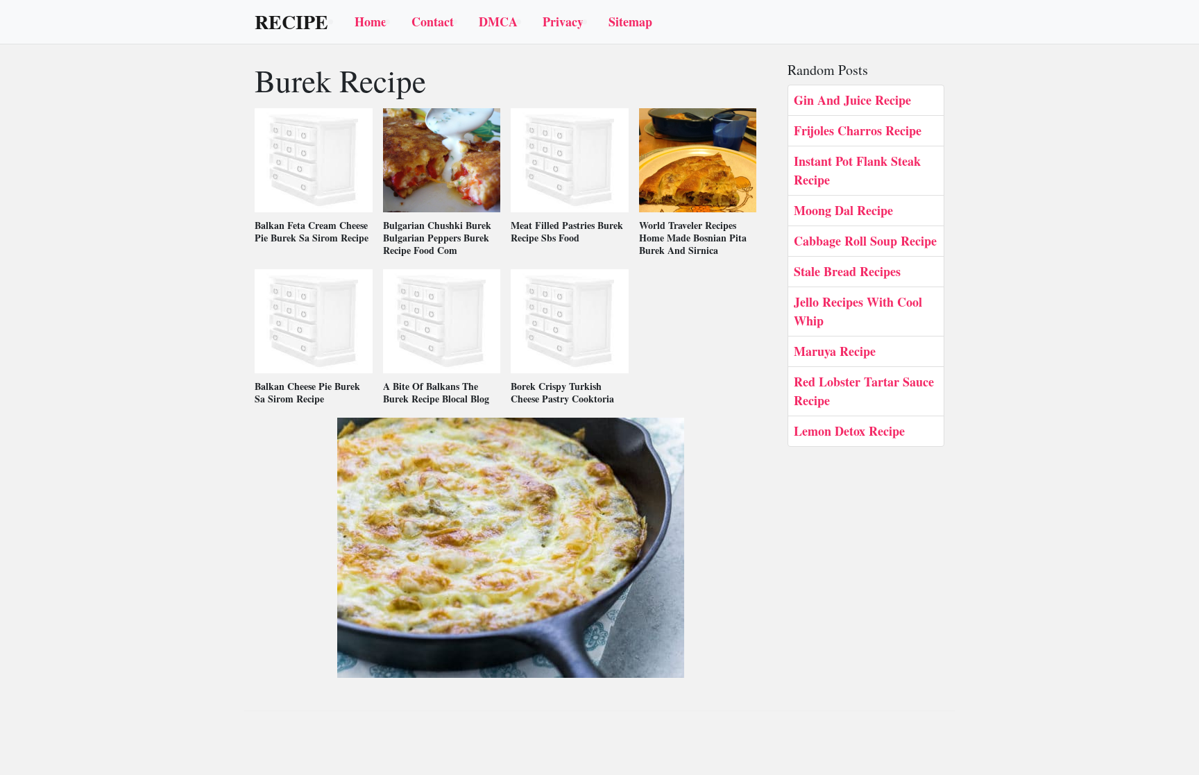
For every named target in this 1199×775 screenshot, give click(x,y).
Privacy (563, 21)
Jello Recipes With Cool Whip (858, 311)
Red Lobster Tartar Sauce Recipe (864, 391)
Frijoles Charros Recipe (857, 130)
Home (370, 21)
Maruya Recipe (835, 351)
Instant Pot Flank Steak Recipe (857, 170)
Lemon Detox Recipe (849, 431)
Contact (432, 21)
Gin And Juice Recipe (852, 100)
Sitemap (630, 21)
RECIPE (291, 22)
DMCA (498, 21)
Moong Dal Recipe (843, 210)
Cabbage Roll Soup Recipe (865, 241)
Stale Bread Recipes (847, 271)
